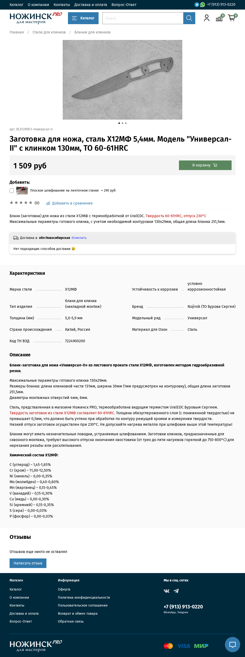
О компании (38, 4)
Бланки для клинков (92, 32)
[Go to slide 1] (119, 123)
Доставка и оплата (90, 4)
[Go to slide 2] (122, 123)
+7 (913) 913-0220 (221, 4)
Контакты (62, 4)
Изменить (79, 238)
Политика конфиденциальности (84, 598)
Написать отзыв (28, 563)
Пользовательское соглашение (83, 605)
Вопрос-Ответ (123, 4)
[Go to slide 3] (126, 123)
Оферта (64, 589)
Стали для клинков (49, 32)
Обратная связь (71, 621)
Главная (17, 32)
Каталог (16, 4)
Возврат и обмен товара (78, 614)
